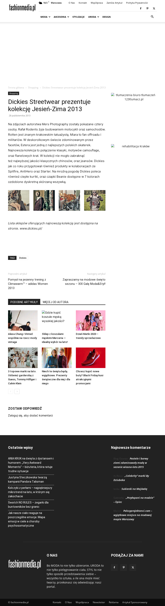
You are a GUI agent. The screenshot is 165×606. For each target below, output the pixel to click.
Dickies (22, 257)
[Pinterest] (147, 8)
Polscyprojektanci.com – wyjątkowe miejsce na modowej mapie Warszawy (132, 515)
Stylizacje (78, 16)
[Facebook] (141, 8)
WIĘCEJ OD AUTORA (55, 302)
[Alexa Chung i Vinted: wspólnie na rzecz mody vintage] (23, 320)
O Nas (72, 2)
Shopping (33, 87)
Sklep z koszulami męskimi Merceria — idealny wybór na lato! (55, 338)
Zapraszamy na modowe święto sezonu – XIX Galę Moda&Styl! (84, 282)
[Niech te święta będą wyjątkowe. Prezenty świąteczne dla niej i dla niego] (56, 358)
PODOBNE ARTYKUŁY (24, 302)
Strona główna (16, 87)
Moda (43, 16)
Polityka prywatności (137, 2)
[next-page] (17, 391)
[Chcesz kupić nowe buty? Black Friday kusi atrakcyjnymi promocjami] (90, 358)
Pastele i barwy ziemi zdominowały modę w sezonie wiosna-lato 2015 (130, 463)
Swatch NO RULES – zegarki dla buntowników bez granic (28, 504)
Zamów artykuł (114, 2)
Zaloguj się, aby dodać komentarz (30, 415)
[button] (152, 17)
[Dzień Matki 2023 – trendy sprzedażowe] (90, 320)
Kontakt (83, 2)
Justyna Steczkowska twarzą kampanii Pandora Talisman (27, 479)
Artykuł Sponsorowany (134, 602)
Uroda (92, 16)
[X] (154, 8)
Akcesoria (60, 16)
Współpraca (97, 2)
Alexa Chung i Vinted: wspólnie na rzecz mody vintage (22, 338)
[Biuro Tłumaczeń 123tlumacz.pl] (134, 112)
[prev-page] (10, 391)
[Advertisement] (82, 55)
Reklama (114, 602)
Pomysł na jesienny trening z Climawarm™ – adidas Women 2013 (28, 284)
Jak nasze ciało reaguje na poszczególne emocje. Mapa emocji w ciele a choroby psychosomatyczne (26, 519)
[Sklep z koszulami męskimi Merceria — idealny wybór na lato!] (56, 320)
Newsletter (99, 602)
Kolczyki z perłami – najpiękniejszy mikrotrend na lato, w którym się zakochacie (30, 492)
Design (106, 16)
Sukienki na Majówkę (134, 489)
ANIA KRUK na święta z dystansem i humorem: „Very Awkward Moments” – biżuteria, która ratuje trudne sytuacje (31, 465)
